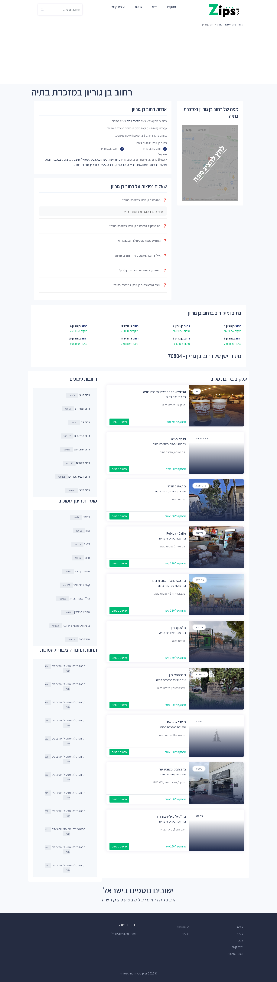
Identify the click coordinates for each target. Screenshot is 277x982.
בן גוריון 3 (126, 326)
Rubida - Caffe (176, 533)
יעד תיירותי (200, 674)
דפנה (82, 544)
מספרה (199, 768)
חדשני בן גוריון (77, 571)
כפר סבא (102, 160)
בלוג (155, 7)
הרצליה (131, 165)
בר (197, 391)
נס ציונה (67, 160)
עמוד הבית (237, 24)
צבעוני (81, 517)
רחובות (50, 160)
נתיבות (85, 165)
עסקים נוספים (202, 438)
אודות (138, 7)
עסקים (171, 7)
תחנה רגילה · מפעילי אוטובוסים (65, 668)
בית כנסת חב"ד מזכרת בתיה (168, 581)
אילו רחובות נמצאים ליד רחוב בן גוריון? (141, 256)
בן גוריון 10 (74, 338)
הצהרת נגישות (235, 954)
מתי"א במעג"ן (77, 612)
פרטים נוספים (119, 422)
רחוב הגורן (84, 395)
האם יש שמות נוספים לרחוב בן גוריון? (142, 241)
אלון (83, 531)
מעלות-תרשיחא (158, 165)
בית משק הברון (177, 486)
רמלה (77, 165)
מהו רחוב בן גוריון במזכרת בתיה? (144, 200)
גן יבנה (76, 160)
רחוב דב (85, 422)
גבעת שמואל (88, 160)
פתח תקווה (114, 160)
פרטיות (185, 934)
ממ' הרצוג (79, 639)
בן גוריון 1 (229, 326)
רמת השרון (142, 165)
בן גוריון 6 (178, 338)
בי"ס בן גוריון (178, 628)
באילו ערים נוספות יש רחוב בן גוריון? (143, 270)
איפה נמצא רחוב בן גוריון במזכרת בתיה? (140, 285)
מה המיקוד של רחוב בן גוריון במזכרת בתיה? (138, 226)
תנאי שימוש (183, 927)
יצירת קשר (118, 7)
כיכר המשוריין (177, 675)
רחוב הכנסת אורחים (79, 477)
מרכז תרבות (201, 485)
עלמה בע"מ (178, 439)
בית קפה (199, 532)
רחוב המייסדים (82, 436)
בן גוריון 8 (126, 338)
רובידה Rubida (176, 722)
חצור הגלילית (107, 165)
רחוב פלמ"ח (83, 463)
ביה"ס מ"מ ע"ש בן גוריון (171, 816)
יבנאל (58, 160)
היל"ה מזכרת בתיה (74, 598)
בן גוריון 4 (75, 326)
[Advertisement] (138, 55)
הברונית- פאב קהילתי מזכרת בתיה (164, 392)
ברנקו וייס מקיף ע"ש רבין (71, 626)
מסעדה (199, 721)
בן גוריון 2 (178, 326)
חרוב (82, 558)
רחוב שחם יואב (81, 449)
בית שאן (94, 165)
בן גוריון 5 (229, 338)
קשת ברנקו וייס (76, 585)
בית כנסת (200, 580)
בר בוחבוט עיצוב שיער (172, 769)
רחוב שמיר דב (82, 409)
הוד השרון (121, 165)
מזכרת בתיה (223, 24)
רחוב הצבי (84, 490)
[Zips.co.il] (224, 10)
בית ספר (199, 627)
